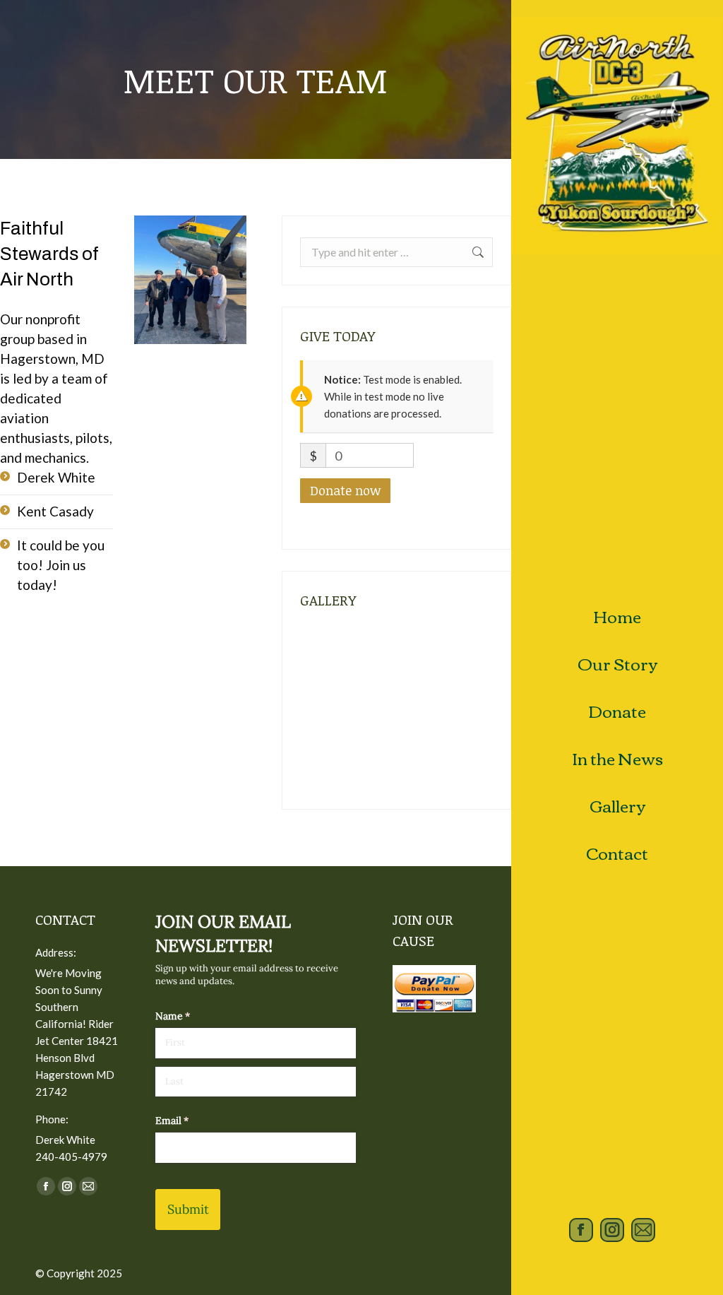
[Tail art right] (436, 709)
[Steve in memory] (381, 764)
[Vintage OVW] (381, 655)
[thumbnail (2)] (436, 655)
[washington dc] (327, 655)
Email (191, 1120)
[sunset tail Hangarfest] (327, 764)
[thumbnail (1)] (327, 709)
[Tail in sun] (381, 709)
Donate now (345, 490)
